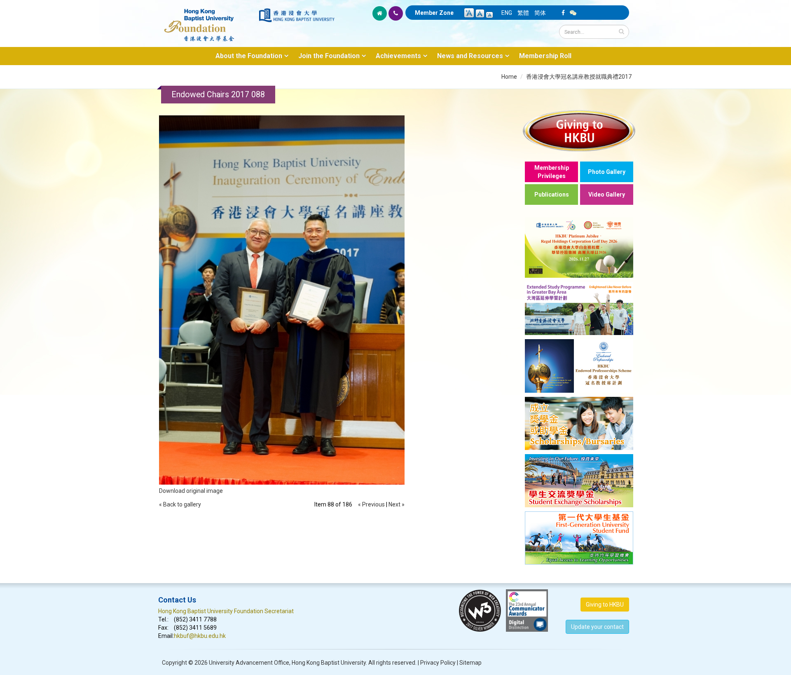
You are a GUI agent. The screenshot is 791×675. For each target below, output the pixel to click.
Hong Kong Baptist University (329, 662)
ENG (506, 12)
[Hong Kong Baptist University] (297, 15)
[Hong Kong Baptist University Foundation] (208, 20)
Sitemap (470, 662)
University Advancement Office (249, 662)
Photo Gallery (606, 172)
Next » (396, 504)
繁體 (523, 12)
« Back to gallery (180, 504)
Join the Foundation (329, 56)
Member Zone (434, 12)
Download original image (191, 491)
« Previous (371, 504)
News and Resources (470, 56)
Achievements (398, 56)
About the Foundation (248, 56)
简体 (540, 12)
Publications (551, 194)
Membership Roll (545, 56)
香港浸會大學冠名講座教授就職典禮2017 (579, 76)
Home (509, 76)
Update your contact (597, 626)
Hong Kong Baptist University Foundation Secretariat (226, 611)
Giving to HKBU (605, 604)
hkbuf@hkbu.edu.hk (200, 636)
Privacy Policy (438, 662)
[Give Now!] (579, 130)
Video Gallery (606, 194)
